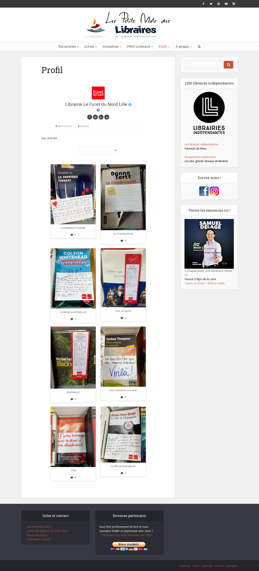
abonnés (83, 126)
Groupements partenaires (200, 157)
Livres (89, 46)
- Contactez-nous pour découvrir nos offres (125, 535)
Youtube (219, 565)
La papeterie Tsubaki (73, 227)
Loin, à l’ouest (123, 311)
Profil (163, 46)
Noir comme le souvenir (123, 390)
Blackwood (73, 392)
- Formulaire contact (37, 539)
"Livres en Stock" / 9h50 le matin (204, 283)
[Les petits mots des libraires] (129, 24)
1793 (73, 470)
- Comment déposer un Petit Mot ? (46, 531)
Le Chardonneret (123, 233)
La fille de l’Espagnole (123, 466)
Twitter (196, 565)
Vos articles (67, 46)
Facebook (185, 565)
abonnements (64, 126)
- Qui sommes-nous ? (38, 526)
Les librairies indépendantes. (201, 144)
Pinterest (207, 565)
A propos (182, 46)
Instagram (232, 565)
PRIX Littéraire (138, 46)
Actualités (111, 46)
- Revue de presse (36, 535)
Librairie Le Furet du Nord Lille (96, 104)
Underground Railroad (73, 312)
